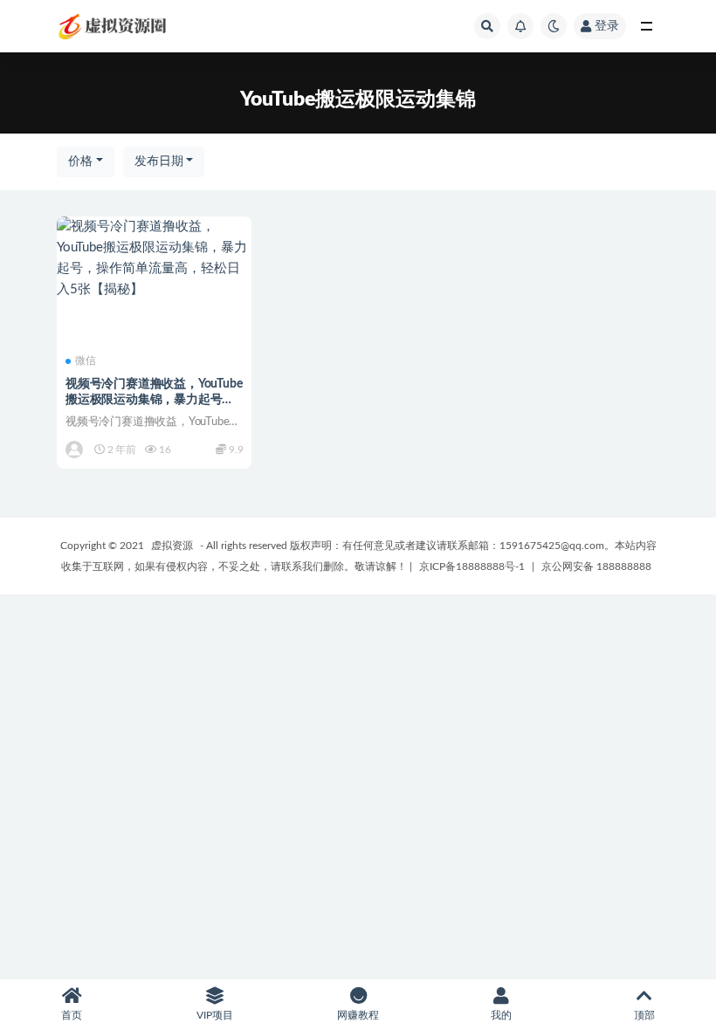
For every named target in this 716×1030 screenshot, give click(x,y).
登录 (607, 26)
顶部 (644, 1015)
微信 (85, 360)
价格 (80, 161)
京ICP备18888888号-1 (472, 566)
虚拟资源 (172, 545)
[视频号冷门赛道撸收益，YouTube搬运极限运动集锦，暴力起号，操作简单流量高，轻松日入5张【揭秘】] (154, 258)
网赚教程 (358, 1015)
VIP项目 (214, 1015)
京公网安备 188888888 (596, 566)
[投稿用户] (75, 449)
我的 (501, 1015)
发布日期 (158, 161)
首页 (71, 1015)
